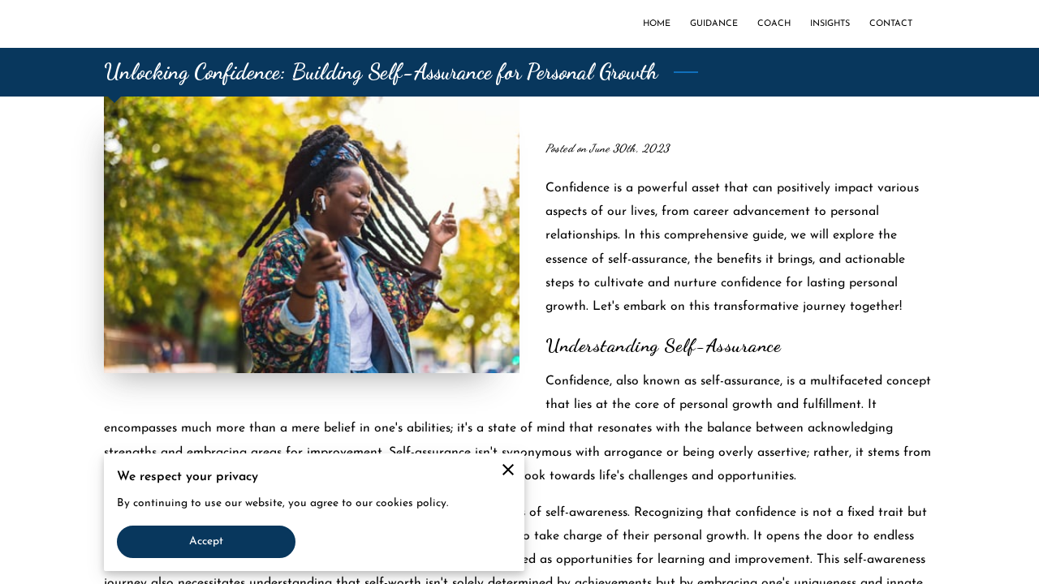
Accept (206, 541)
